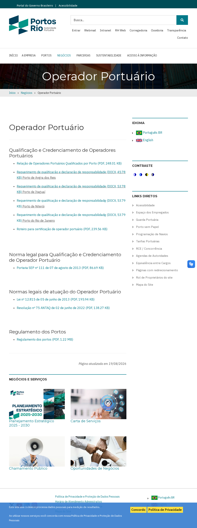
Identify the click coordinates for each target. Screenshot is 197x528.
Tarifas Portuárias (147, 241)
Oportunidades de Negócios (95, 468)
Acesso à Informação (142, 55)
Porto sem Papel (147, 227)
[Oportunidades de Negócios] (98, 451)
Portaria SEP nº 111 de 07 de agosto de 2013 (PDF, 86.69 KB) (60, 268)
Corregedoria (138, 30)
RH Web (120, 30)
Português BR (152, 132)
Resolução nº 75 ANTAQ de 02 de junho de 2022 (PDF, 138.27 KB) (63, 308)
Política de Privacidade (165, 510)
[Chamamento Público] (37, 451)
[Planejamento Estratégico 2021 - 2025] (37, 404)
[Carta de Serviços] (98, 404)
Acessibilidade (67, 5)
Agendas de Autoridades (152, 256)
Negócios (64, 55)
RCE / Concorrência (149, 248)
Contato (182, 37)
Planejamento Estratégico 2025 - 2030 (31, 423)
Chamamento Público (28, 468)
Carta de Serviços (86, 421)
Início (13, 55)
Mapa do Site (144, 284)
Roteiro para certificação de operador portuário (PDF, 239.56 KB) (62, 229)
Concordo (138, 510)
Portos (46, 55)
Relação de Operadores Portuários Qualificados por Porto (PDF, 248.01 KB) (69, 163)
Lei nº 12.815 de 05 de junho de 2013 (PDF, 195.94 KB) (55, 299)
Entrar (76, 30)
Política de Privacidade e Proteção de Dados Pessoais (87, 496)
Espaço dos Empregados (152, 212)
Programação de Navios (152, 234)
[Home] (32, 24)
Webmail (90, 30)
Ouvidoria (157, 30)
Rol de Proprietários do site (154, 277)
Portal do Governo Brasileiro (35, 5)
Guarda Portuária (147, 220)
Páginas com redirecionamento (157, 270)
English (147, 140)
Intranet (105, 30)
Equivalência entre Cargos (153, 263)
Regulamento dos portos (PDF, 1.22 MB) (45, 339)
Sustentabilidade (108, 55)
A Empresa (29, 55)
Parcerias (83, 55)
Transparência (176, 30)
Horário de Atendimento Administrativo (78, 501)
